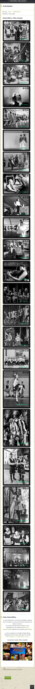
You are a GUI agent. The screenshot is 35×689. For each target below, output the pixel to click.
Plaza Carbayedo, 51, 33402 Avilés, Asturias (17, 636)
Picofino (29, 629)
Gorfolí (9, 629)
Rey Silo (24, 627)
